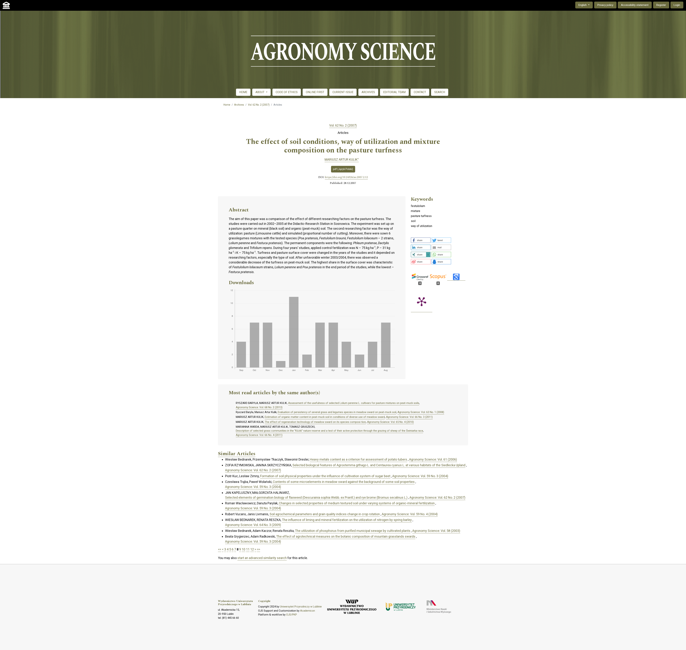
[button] (421, 240)
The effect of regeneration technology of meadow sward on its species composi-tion (315, 422)
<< (219, 549)
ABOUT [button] (260, 92)
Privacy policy (605, 5)
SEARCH (439, 92)
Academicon (307, 610)
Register (661, 5)
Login (677, 5)
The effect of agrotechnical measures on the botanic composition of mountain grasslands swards (345, 536)
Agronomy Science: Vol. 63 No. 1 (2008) (420, 412)
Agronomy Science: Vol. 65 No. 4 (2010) (390, 422)
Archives (239, 104)
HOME (243, 92)
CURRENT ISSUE (342, 92)
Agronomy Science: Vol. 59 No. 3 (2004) (420, 476)
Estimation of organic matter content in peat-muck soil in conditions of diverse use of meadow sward (325, 417)
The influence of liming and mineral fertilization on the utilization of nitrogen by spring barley (347, 520)
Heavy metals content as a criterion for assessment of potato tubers (358, 459)
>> (258, 549)
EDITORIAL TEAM (394, 92)
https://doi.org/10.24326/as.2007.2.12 (346, 177)
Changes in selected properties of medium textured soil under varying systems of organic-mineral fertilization (357, 503)
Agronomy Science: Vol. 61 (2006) (433, 459)
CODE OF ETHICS (287, 92)
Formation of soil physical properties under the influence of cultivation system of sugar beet (325, 476)
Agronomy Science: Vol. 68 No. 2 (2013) (259, 407)
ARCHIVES (368, 92)
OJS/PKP (291, 614)
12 (252, 549)
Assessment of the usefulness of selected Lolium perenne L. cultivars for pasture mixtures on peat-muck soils (353, 403)
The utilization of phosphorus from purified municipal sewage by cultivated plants (352, 531)
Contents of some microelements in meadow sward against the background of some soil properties (344, 482)
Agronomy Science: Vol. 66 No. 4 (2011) (259, 435)
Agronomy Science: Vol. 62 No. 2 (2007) (253, 470)
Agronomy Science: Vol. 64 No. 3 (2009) (253, 525)
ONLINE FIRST (315, 92)
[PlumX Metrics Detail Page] (421, 301)
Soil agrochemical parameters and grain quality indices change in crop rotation (325, 514)
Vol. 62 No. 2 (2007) (259, 104)
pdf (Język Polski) (343, 169)
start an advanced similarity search (262, 558)
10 (243, 549)
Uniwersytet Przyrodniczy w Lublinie (301, 606)
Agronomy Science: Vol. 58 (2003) (436, 531)
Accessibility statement (634, 5)
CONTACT (420, 92)
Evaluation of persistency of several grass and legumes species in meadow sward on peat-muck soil (337, 412)
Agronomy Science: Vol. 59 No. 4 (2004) (410, 514)
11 (248, 549)
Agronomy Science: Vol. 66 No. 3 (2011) (409, 417)
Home (226, 104)
